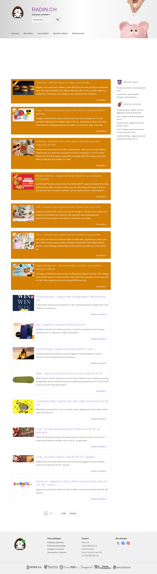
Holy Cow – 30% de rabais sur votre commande (62, 82)
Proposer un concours (55, 549)
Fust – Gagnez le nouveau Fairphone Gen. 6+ (61, 324)
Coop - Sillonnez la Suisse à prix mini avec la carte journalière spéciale (70, 111)
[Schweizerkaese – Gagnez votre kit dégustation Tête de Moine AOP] (23, 303)
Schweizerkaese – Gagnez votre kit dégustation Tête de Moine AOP (70, 298)
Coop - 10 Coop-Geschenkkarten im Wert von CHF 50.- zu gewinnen (68, 430)
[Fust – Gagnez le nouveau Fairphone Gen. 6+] (23, 331)
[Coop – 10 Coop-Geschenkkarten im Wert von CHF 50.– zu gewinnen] (23, 432)
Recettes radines (60, 33)
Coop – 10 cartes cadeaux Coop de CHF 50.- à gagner (65, 457)
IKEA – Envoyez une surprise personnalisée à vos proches (68, 234)
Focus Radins (43, 33)
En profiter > (101, 100)
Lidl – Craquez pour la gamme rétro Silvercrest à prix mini (68, 207)
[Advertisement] (78, 62)
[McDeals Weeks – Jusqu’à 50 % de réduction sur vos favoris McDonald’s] (23, 182)
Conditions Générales (55, 542)
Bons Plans (28, 33)
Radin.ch (44, 9)
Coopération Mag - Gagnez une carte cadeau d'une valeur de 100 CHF (72, 402)
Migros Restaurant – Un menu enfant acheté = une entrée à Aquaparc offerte (69, 267)
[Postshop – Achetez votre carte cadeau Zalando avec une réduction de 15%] (23, 148)
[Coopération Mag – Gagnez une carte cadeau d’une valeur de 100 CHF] (23, 406)
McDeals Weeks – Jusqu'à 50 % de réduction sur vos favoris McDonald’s (69, 177)
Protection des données (56, 546)
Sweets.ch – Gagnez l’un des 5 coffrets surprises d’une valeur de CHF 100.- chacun (71, 482)
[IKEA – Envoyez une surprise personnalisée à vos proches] (23, 241)
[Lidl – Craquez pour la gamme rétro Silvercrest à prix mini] (23, 213)
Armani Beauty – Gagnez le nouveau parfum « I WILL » (66, 349)
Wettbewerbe (78, 33)
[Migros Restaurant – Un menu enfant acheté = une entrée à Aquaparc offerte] (23, 270)
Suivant (73, 513)
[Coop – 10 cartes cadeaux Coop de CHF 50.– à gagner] (23, 458)
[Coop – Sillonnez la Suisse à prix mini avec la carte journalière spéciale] (23, 115)
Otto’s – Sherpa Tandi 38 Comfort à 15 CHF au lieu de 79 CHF (69, 373)
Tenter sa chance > (99, 314)
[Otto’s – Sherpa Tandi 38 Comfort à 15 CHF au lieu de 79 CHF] (23, 380)
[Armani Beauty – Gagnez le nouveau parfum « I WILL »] (23, 353)
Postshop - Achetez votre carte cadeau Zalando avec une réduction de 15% (68, 143)
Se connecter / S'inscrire (56, 552)
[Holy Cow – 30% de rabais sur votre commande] (23, 88)
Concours (15, 33)
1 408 (63, 513)
